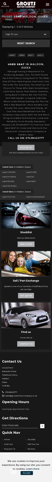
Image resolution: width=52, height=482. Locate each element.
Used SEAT (31, 181)
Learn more (32, 469)
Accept (27, 473)
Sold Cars (8, 444)
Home (7, 439)
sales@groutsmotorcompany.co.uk (21, 396)
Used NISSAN (8, 181)
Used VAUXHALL (9, 186)
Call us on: (26, 138)
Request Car (9, 449)
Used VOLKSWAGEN (35, 197)
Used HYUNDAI (9, 177)
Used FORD (31, 172)
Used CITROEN (8, 172)
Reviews (31, 449)
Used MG (30, 177)
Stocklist (31, 439)
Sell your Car (33, 444)
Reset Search (26, 43)
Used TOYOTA (8, 197)
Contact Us (26, 344)
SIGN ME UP (26, 147)
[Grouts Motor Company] (26, 4)
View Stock (26, 244)
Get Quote (26, 295)
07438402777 (11, 392)
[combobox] (26, 34)
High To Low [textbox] (12, 34)
